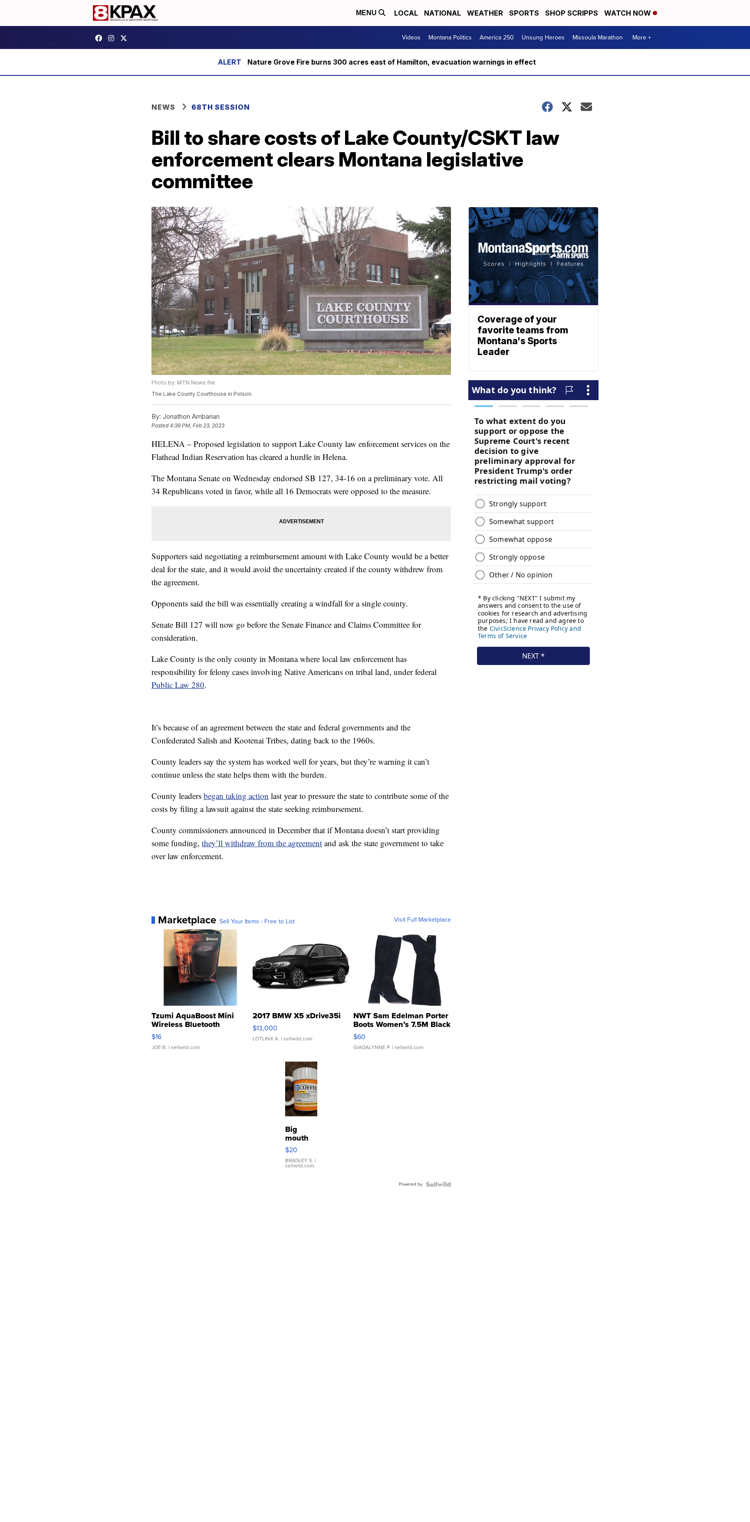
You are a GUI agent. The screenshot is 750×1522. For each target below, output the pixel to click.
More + (641, 37)
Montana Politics (450, 37)
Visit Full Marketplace (422, 920)
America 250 (497, 37)
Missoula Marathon (597, 37)
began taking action (236, 795)
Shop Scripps (571, 13)
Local (406, 13)
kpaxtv (100, 38)
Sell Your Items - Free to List (257, 922)
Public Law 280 (177, 684)
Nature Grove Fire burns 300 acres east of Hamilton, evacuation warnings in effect (391, 62)
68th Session (220, 107)
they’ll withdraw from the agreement (262, 843)
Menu (367, 12)
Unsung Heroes (543, 37)
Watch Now (628, 13)
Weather (485, 13)
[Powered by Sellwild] (438, 1184)
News (163, 107)
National (442, 13)
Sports (524, 13)
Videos (411, 37)
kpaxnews (126, 38)
